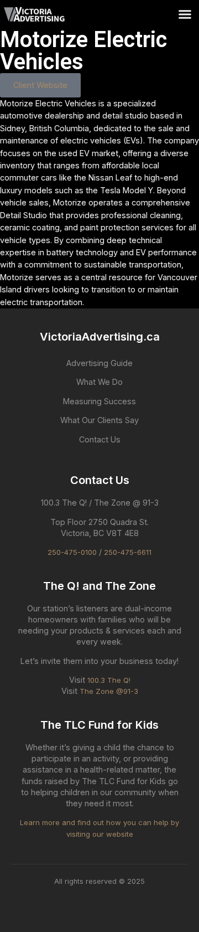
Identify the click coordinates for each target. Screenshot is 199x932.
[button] (184, 14)
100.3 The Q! (108, 680)
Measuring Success (99, 401)
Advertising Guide (99, 363)
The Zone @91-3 (109, 691)
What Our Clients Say (99, 420)
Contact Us (100, 439)
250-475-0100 (72, 552)
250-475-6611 (127, 552)
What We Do (99, 382)
